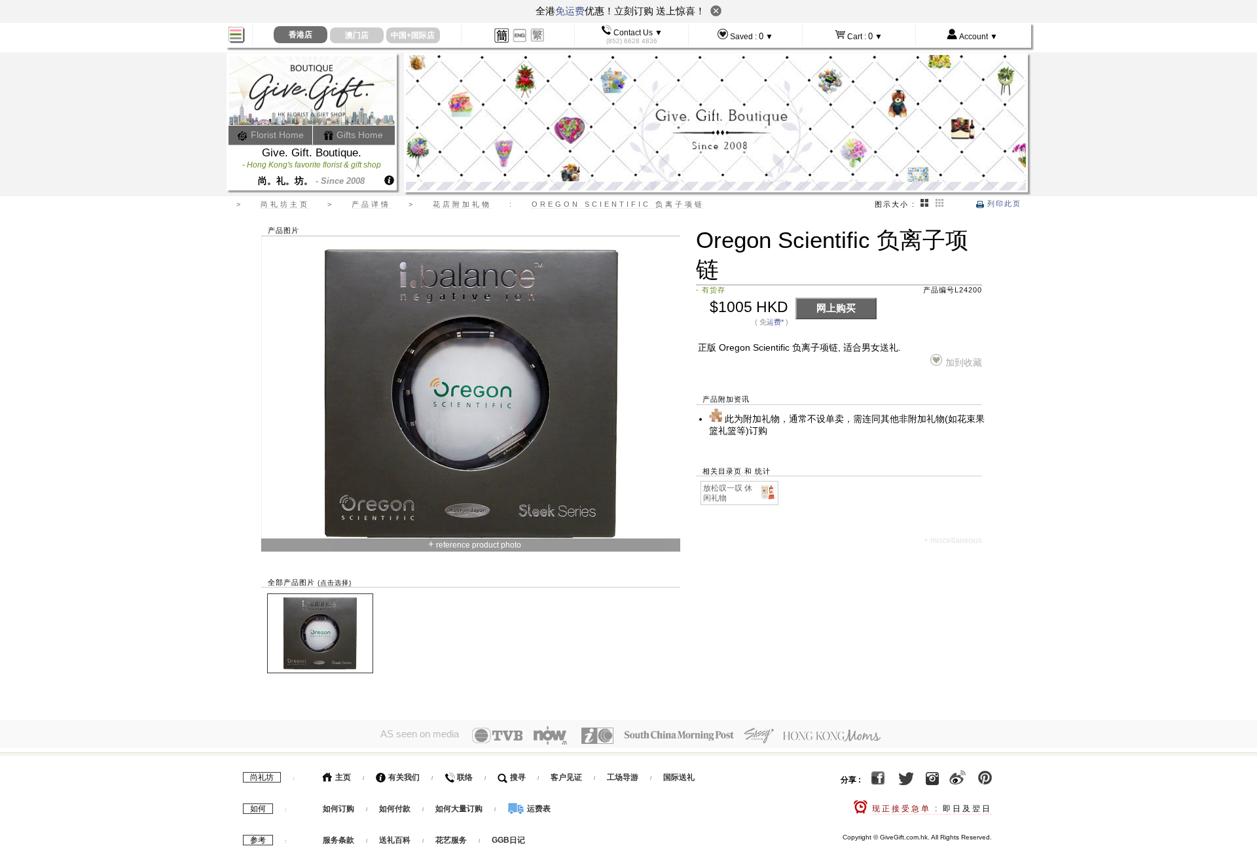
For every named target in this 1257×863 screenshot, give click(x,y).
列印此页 (1002, 203)
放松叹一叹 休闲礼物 (727, 493)
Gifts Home (358, 135)
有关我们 (403, 777)
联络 (464, 777)
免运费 (570, 10)
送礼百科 (394, 840)
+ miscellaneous (953, 540)
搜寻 (517, 777)
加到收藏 (963, 363)
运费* (775, 322)
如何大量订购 (459, 809)
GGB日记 (508, 840)
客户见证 (566, 777)
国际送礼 (679, 777)
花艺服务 (451, 840)
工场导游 (622, 777)
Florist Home (276, 135)
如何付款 (395, 809)
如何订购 (338, 809)
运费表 (538, 809)
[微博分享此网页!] (957, 780)
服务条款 (338, 840)
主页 (342, 777)
